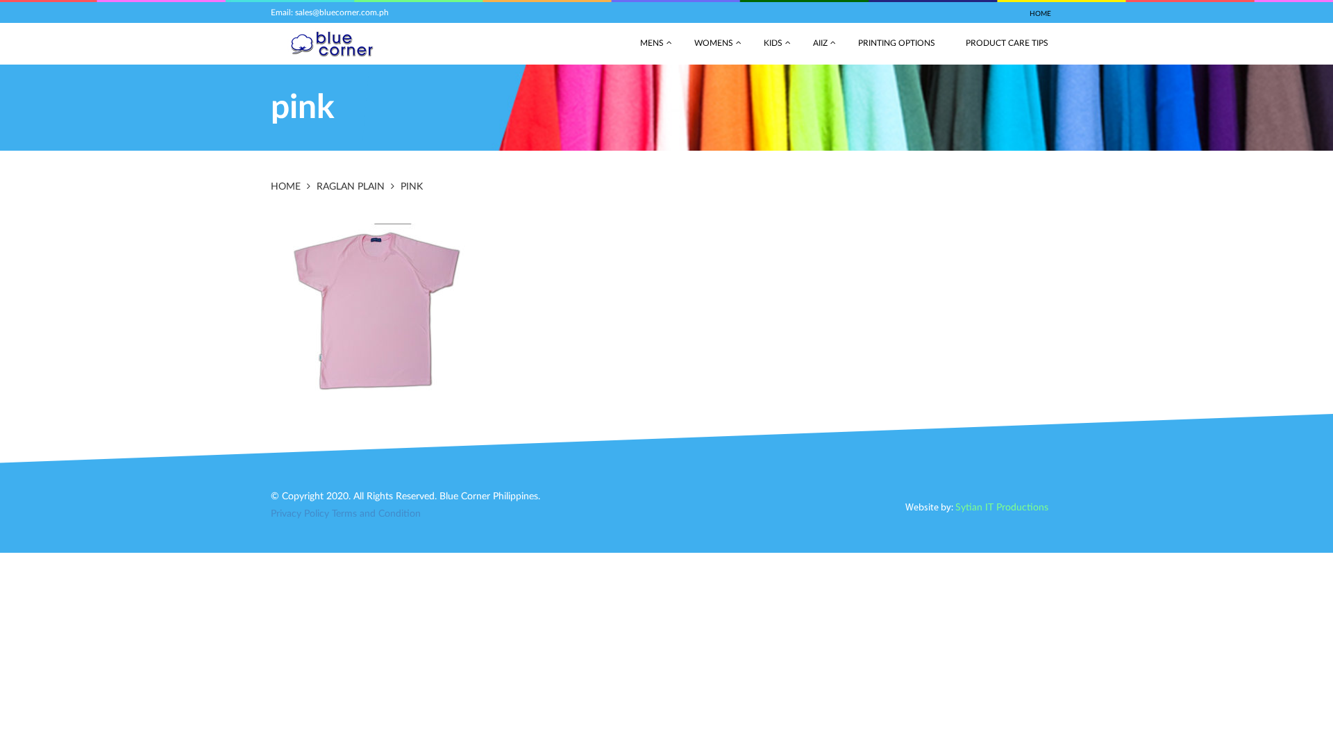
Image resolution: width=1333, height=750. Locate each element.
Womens (713, 43)
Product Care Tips (1007, 43)
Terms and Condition (376, 514)
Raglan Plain (351, 187)
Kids (773, 43)
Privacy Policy (300, 514)
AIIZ (820, 43)
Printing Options (896, 43)
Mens (652, 43)
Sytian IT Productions (1001, 507)
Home (1040, 13)
